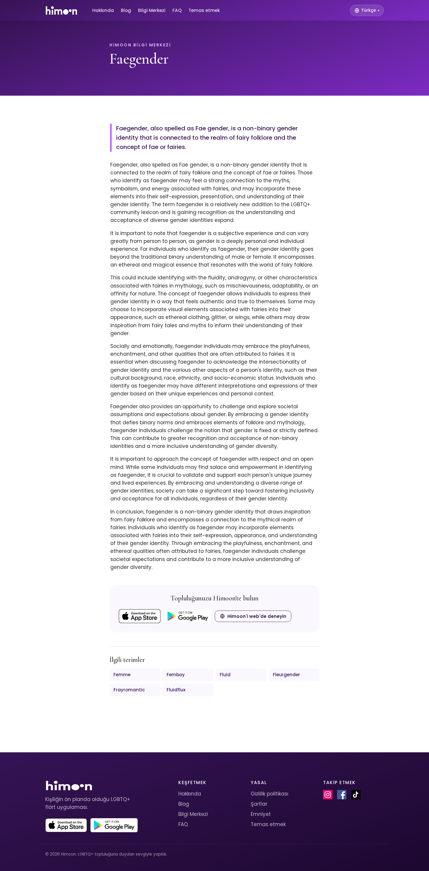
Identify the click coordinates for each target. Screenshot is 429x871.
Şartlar (259, 803)
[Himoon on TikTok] (355, 794)
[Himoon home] (61, 10)
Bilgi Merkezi (151, 10)
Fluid (225, 675)
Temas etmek (204, 10)
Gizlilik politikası (269, 793)
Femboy (176, 675)
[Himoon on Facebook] (341, 794)
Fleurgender (286, 675)
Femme (122, 675)
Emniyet (261, 814)
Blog (126, 10)
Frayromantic (129, 690)
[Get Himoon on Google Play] (187, 616)
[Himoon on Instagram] (327, 794)
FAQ (177, 10)
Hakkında (103, 10)
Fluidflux (176, 690)
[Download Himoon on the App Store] (140, 616)
